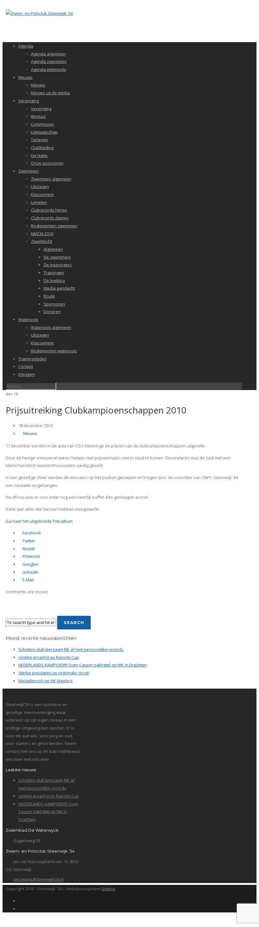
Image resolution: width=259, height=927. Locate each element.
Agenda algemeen (48, 54)
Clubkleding (42, 147)
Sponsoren (54, 304)
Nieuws (25, 77)
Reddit (28, 549)
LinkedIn (30, 572)
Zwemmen (28, 171)
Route (49, 296)
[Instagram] (19, 908)
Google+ (30, 564)
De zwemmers (57, 257)
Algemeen (53, 249)
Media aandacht (59, 288)
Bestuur (38, 116)
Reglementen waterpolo (54, 351)
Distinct (108, 889)
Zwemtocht (41, 241)
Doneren (52, 311)
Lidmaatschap (44, 132)
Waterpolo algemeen (51, 327)
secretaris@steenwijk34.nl (38, 879)
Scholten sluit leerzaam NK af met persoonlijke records (70, 649)
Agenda (25, 46)
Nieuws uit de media (50, 93)
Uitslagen (40, 186)
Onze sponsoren (47, 163)
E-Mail (27, 580)
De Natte (39, 155)
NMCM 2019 (42, 233)
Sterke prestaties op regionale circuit (53, 673)
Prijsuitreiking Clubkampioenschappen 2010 (96, 410)
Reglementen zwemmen (54, 226)
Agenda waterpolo (48, 69)
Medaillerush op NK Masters (45, 681)
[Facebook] (19, 901)
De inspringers (58, 265)
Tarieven (39, 139)
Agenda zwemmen (49, 61)
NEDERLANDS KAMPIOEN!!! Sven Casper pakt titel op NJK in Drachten (82, 665)
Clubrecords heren (49, 210)
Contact (25, 366)
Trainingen (54, 272)
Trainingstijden (32, 359)
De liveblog (54, 280)
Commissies (42, 124)
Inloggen (26, 374)
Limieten (39, 202)
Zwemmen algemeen (51, 179)
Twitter (28, 541)
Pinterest (30, 556)
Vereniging (28, 101)
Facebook (31, 533)
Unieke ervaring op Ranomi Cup (48, 657)
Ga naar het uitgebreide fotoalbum (39, 521)
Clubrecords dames (50, 218)
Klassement (42, 194)
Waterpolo (28, 319)
